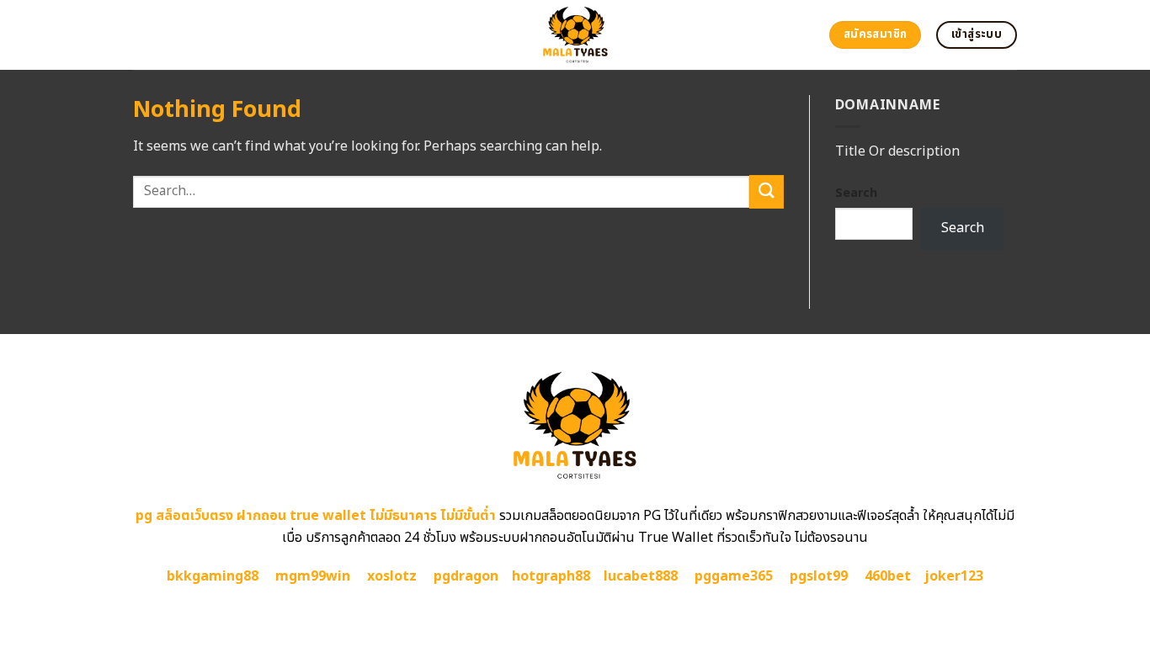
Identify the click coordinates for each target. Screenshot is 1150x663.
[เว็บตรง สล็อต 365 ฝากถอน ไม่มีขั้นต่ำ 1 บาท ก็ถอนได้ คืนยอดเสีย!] (575, 35)
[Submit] (766, 191)
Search (856, 193)
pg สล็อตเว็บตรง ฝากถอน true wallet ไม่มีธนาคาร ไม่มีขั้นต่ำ (316, 516)
